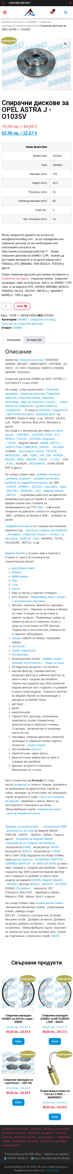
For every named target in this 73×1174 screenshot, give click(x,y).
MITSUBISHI (36, 463)
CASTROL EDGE (42, 434)
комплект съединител (53, 410)
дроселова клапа (23, 568)
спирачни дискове (31, 359)
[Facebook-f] (70, 3)
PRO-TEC (13, 490)
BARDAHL (27, 490)
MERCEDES (12, 455)
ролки (51, 401)
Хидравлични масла (19, 526)
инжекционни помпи (49, 903)
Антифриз (14, 534)
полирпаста (22, 784)
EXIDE (27, 847)
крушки (36, 749)
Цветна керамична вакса (23, 813)
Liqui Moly (50, 486)
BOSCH (27, 851)
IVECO (43, 459)
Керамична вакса (49, 809)
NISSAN (31, 459)
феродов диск (45, 414)
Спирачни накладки (15, 278)
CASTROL (23, 434)
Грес (36, 538)
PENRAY (24, 486)
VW (42, 455)
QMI (40, 507)
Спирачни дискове (25, 25)
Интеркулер (20, 654)
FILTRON (61, 884)
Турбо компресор (24, 650)
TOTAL (11, 443)
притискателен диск (20, 414)
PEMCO (10, 438)
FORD (33, 455)
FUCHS (22, 438)
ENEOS (44, 447)
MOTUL (55, 443)
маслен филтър (22, 859)
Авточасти (19, 21)
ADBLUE (25, 538)
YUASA (55, 851)
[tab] (14, 340)
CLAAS (54, 459)
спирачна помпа (29, 397)
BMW (20, 459)
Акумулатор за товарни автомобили (30, 843)
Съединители (11, 1145)
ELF (57, 434)
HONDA (58, 455)
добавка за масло (48, 474)
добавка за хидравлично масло (26, 482)
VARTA (54, 847)
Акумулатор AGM (55, 826)
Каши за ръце (54, 662)
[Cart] (51, 12)
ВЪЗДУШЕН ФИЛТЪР (49, 859)
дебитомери (20, 576)
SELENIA (58, 447)
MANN (36, 880)
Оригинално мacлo (31, 451)
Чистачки (18, 646)
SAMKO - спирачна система (36, 319)
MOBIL (45, 443)
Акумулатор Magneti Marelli (34, 839)
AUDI (10, 463)
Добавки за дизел (40, 1133)
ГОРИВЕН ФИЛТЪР (17, 863)
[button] (5, 12)
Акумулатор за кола (15, 1128)
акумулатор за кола (20, 830)
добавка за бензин (46, 478)
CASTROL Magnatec (42, 438)
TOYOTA (51, 451)
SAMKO (17, 327)
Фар (14, 580)
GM (48, 455)
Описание (14, 340)
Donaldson (23, 888)
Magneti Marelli (53, 490)
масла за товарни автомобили (46, 530)
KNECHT (47, 884)
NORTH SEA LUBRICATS (21, 447)
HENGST (12, 884)
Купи (18, 1041)
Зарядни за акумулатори (22, 826)
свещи (16, 638)
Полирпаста (46, 1137)
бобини (17, 572)
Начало (6, 21)
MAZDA (10, 459)
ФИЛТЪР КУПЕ (46, 863)
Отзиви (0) (34, 340)
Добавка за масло (14, 1133)
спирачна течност (35, 534)
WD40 (55, 936)
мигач (16, 588)
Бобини (36, 1128)
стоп (15, 584)
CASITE (11, 486)
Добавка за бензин (56, 1128)
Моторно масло (25, 1137)
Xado (63, 486)
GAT (38, 490)
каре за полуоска (32, 401)
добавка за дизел (18, 478)
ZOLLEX (37, 486)
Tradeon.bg (52, 1170)
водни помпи (36, 745)
